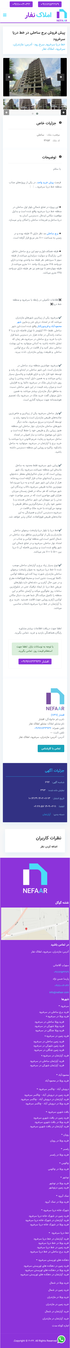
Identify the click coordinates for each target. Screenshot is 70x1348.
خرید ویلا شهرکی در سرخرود (49, 1026)
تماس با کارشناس (50, 748)
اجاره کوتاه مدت (60, 1326)
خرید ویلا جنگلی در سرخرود (49, 1030)
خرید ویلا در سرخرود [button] (58, 1016)
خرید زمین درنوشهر (59, 1187)
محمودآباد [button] (63, 1075)
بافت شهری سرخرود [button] (58, 1112)
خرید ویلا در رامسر (59, 1155)
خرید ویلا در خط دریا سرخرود (53, 1243)
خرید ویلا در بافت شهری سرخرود (52, 1122)
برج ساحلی (53, 233)
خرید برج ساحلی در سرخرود (54, 1012)
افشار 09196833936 (35, 661)
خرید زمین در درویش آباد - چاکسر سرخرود (46, 1095)
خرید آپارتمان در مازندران (56, 1318)
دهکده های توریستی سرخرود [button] (53, 1260)
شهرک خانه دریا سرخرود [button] (56, 1210)
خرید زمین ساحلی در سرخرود (48, 1041)
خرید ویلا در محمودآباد (57, 1081)
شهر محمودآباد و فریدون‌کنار (39, 324)
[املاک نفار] (46, 15)
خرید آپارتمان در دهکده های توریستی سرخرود (44, 1274)
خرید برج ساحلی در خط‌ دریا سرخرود (49, 1252)
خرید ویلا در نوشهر (59, 1183)
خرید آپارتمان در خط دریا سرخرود (51, 1239)
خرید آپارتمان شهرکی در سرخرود (47, 1065)
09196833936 (42, 728)
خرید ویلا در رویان (59, 1141)
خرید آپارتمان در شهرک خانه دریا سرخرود (47, 1220)
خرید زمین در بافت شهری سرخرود (51, 1118)
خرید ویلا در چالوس (58, 1169)
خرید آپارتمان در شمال (57, 1311)
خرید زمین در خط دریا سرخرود (53, 1247)
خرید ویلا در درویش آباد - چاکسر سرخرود (47, 1103)
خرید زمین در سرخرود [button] (57, 1036)
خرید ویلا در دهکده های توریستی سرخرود (47, 1270)
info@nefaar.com (59, 992)
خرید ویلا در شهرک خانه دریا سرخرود (49, 1224)
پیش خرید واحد (45, 182)
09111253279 (50, 4)
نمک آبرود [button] (63, 1196)
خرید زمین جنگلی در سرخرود (49, 1050)
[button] (5, 15)
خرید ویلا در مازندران (58, 1297)
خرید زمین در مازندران (57, 1304)
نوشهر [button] (65, 1177)
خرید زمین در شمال (58, 1290)
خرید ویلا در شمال (59, 1283)
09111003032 (21, 4)
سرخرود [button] (65, 1006)
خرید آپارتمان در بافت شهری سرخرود (49, 1126)
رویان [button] (66, 1135)
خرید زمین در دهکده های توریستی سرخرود (46, 1266)
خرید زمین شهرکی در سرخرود (48, 1046)
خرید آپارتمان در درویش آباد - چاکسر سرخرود (45, 1099)
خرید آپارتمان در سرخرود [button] (56, 1055)
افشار (57, 715)
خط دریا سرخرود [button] (60, 1233)
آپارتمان (47, 814)
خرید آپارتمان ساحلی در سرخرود (47, 1061)
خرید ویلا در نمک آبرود (57, 1202)
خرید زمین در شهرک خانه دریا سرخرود (49, 1216)
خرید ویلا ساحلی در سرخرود (49, 1022)
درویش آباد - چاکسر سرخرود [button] (54, 1089)
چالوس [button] (65, 1163)
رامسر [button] (66, 1149)
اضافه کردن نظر (48, 847)
